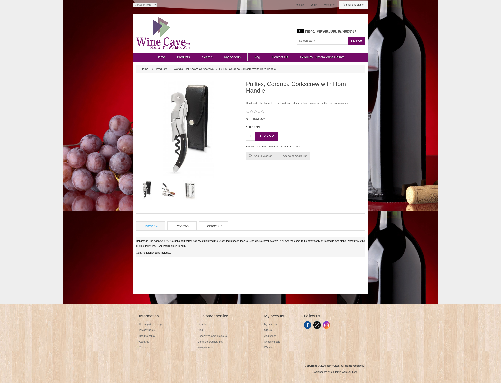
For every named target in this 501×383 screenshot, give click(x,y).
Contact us (145, 347)
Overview (150, 226)
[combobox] (322, 41)
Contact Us (213, 226)
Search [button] (207, 57)
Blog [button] (256, 57)
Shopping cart (272, 341)
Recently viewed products (212, 335)
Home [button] (160, 57)
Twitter (317, 325)
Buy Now (267, 136)
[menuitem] (160, 57)
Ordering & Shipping (150, 324)
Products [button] (183, 57)
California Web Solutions (344, 372)
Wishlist (268, 347)
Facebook (307, 325)
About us (144, 341)
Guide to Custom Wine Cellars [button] (322, 57)
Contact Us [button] (280, 57)
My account (271, 324)
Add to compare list (295, 155)
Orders (268, 330)
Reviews (182, 226)
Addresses (270, 335)
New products (205, 347)
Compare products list (210, 341)
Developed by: (319, 372)
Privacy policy (147, 330)
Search (356, 40)
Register (300, 5)
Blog (200, 330)
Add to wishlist (263, 155)
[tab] (150, 226)
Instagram (326, 325)
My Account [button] (232, 57)
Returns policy (147, 335)
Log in (314, 5)
